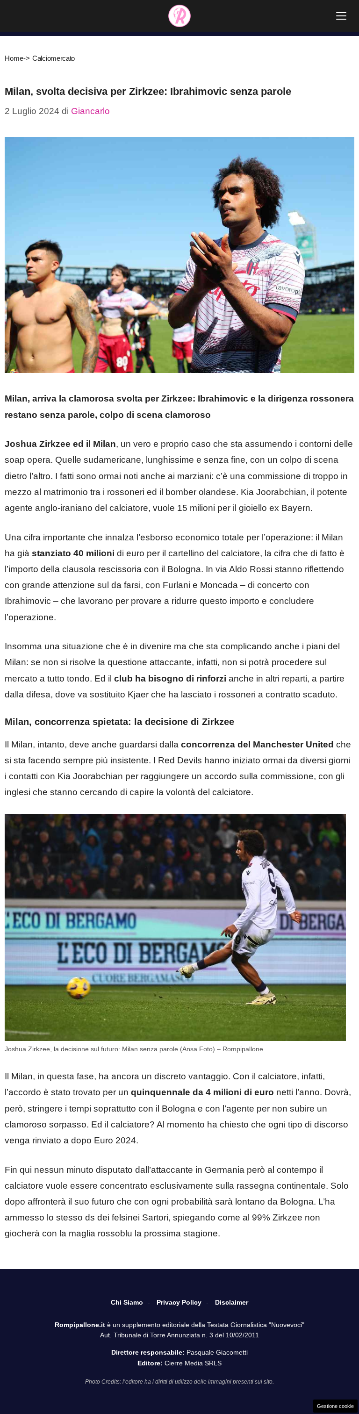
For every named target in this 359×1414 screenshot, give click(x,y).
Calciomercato (53, 58)
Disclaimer (231, 1302)
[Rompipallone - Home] (179, 16)
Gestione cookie (335, 1406)
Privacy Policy (179, 1302)
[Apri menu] (341, 15)
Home (14, 58)
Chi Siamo (127, 1302)
